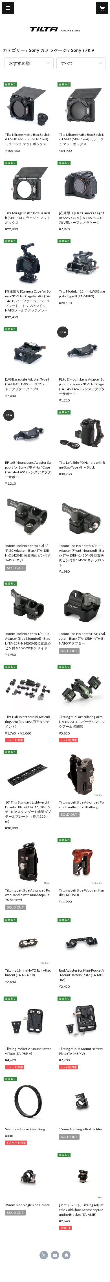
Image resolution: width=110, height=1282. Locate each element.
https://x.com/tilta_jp (43, 1255)
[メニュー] (8, 8)
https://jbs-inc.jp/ (66, 1255)
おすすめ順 (19, 63)
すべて (67, 63)
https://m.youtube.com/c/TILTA (55, 1255)
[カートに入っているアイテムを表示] (102, 8)
